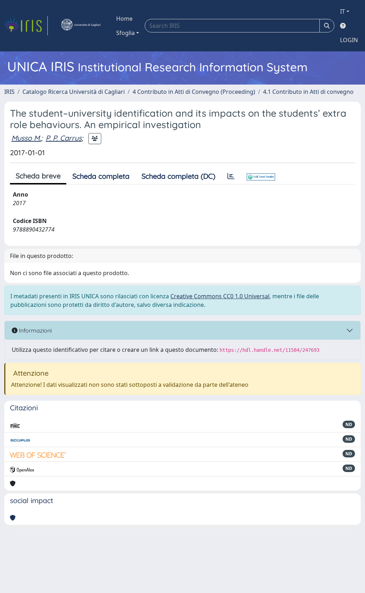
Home (124, 18)
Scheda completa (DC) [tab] (178, 176)
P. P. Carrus (64, 137)
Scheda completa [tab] (100, 176)
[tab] (231, 176)
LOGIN (349, 40)
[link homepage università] (80, 25)
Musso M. (26, 137)
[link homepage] (26, 25)
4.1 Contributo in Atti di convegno (308, 92)
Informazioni (34, 330)
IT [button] (342, 11)
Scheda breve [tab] (38, 175)
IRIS (9, 92)
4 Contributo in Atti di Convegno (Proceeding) (194, 92)
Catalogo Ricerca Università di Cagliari (73, 92)
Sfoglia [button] (125, 33)
